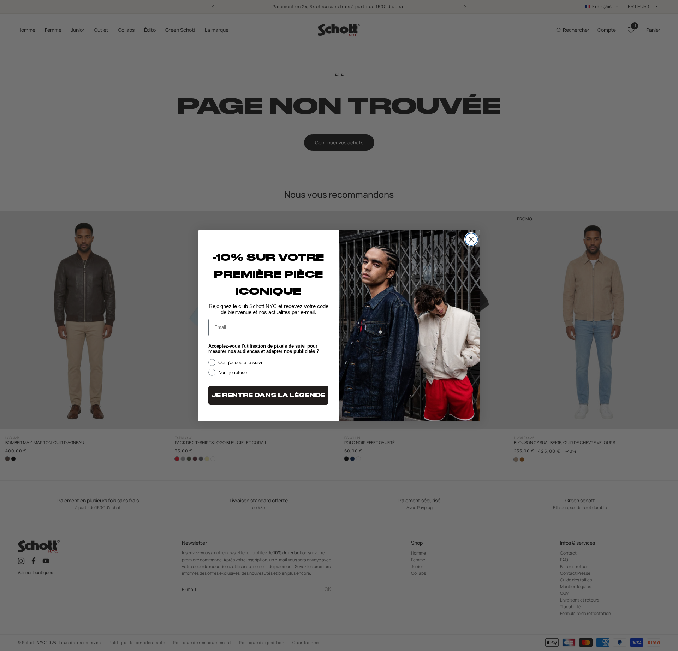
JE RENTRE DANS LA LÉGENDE (268, 395)
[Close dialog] (471, 239)
